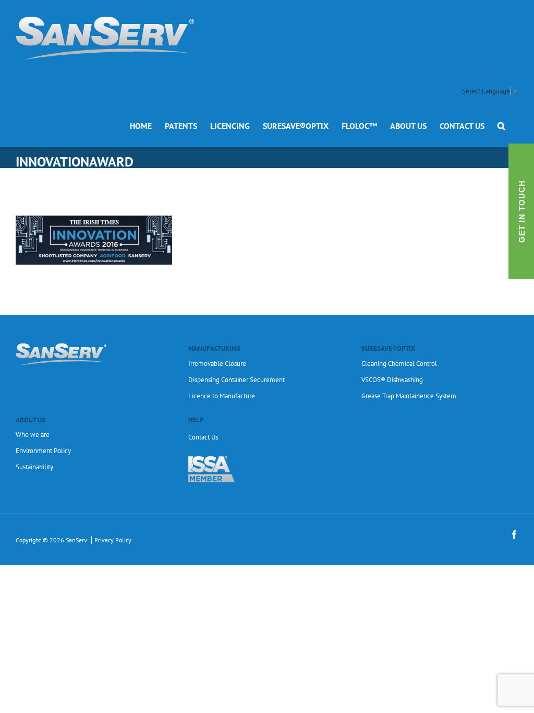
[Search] (501, 125)
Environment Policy (43, 450)
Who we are (33, 434)
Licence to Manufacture (221, 395)
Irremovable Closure (217, 363)
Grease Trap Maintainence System (408, 395)
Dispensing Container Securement (236, 379)
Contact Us (203, 437)
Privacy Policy (112, 540)
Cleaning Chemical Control (399, 363)
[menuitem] (141, 125)
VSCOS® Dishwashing (392, 379)
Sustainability (34, 466)
